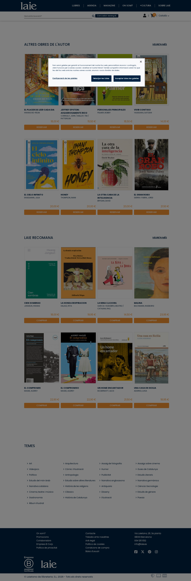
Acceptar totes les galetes (127, 78)
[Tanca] (141, 61)
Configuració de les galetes (65, 78)
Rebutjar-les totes (101, 78)
